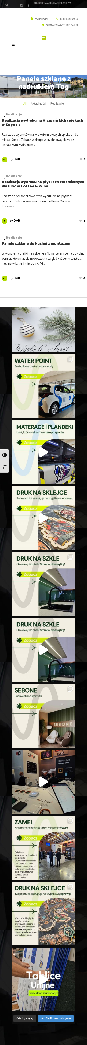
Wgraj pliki (41, 19)
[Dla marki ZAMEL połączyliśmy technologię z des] (43, 782)
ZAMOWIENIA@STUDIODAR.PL (62, 25)
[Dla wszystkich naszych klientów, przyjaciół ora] (43, 320)
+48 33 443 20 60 (69, 19)
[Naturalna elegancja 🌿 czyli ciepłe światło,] (43, 716)
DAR (17, 159)
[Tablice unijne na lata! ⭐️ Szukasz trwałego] (43, 979)
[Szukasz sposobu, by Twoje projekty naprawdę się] (43, 518)
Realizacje (14, 114)
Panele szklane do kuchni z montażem (36, 244)
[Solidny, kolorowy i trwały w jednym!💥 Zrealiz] (43, 452)
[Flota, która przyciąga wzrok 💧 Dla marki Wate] (43, 386)
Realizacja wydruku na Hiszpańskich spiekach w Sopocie (42, 122)
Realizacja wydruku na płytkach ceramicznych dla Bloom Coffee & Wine (43, 184)
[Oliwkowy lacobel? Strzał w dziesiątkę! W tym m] (43, 584)
